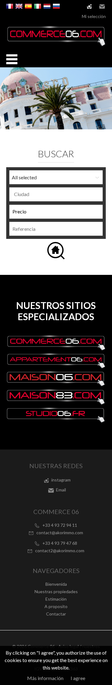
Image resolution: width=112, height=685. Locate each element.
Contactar (56, 613)
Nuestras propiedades (56, 591)
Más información (45, 678)
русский (56, 6)
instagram (89, 6)
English (19, 6)
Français (9, 6)
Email (102, 6)
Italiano (37, 6)
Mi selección (94, 16)
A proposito (56, 606)
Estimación (56, 599)
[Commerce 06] (56, 44)
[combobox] (56, 194)
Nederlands (47, 6)
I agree (78, 678)
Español (28, 6)
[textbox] (57, 194)
